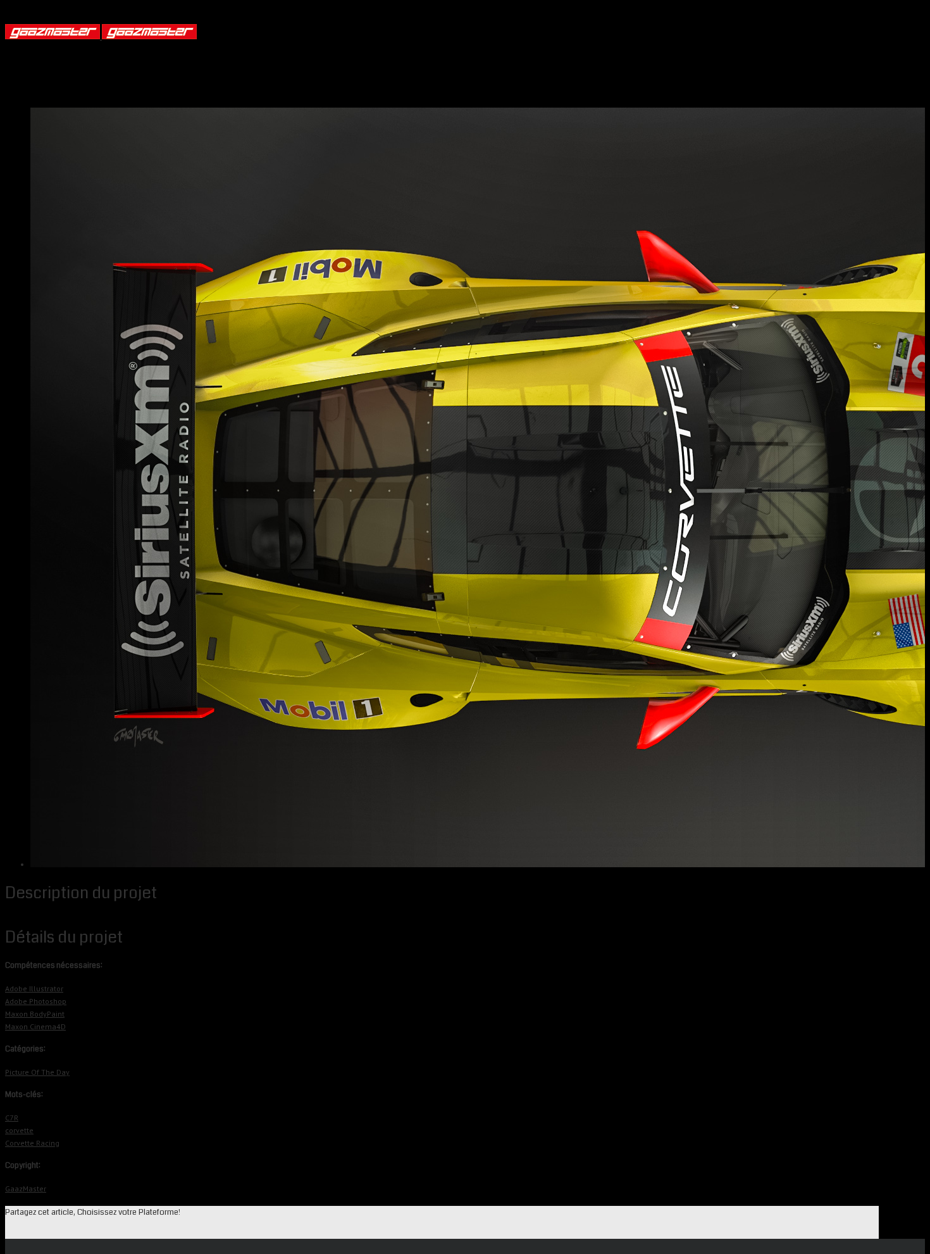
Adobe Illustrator (34, 988)
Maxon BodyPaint (35, 1014)
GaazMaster (25, 1188)
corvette (19, 1130)
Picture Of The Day (37, 1072)
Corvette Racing (32, 1143)
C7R (11, 1117)
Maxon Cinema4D (35, 1026)
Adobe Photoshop (35, 1001)
